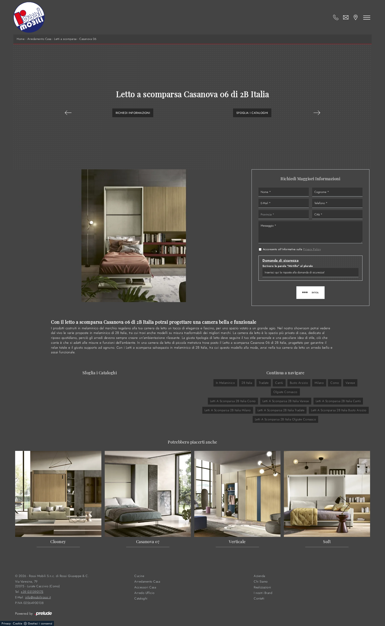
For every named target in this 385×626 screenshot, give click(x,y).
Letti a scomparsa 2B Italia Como (233, 401)
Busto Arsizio (299, 383)
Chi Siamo (261, 581)
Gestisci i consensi (40, 623)
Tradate (264, 383)
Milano (319, 383)
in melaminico (225, 383)
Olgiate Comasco (285, 392)
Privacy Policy (312, 249)
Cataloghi (140, 598)
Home (21, 39)
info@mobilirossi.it (38, 597)
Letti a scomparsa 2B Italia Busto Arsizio (339, 410)
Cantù (279, 383)
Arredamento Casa (39, 39)
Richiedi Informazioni (133, 113)
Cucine (139, 576)
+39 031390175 (32, 592)
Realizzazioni (262, 587)
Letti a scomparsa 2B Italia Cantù (338, 401)
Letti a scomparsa (65, 39)
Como (334, 383)
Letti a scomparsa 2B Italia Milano (228, 410)
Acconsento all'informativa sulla (292, 249)
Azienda (259, 576)
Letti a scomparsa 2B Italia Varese (285, 401)
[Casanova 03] (316, 112)
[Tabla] (68, 112)
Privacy (6, 623)
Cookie (17, 623)
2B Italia (247, 383)
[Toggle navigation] (367, 17)
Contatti (259, 598)
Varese (350, 383)
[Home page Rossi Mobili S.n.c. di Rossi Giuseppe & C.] (29, 17)
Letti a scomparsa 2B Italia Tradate (281, 410)
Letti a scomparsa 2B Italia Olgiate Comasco (285, 419)
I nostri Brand (263, 593)
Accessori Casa (145, 587)
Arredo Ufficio (144, 593)
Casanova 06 (87, 39)
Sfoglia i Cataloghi (252, 113)
